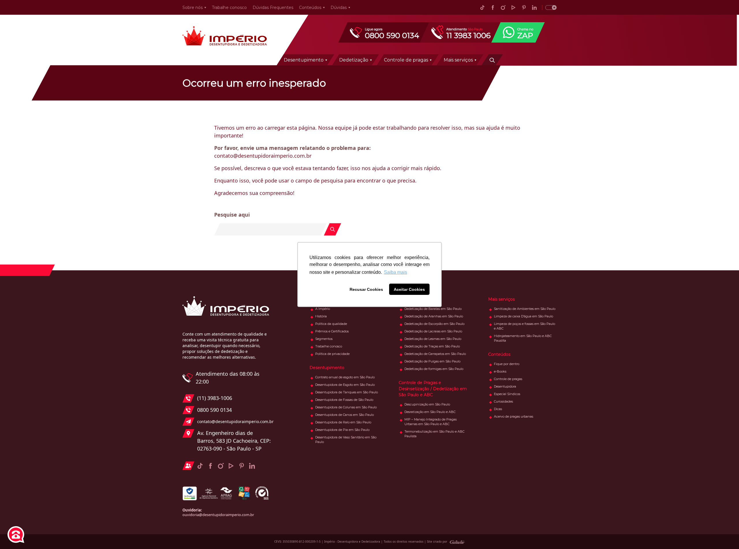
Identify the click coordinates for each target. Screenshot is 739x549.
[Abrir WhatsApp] (724, 534)
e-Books (500, 371)
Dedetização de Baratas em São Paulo (433, 309)
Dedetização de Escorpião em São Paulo (434, 324)
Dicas (498, 409)
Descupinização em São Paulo (427, 404)
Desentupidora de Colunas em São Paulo (346, 407)
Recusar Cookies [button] (366, 289)
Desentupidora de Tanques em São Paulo (346, 392)
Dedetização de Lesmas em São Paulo (432, 339)
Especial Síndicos (507, 394)
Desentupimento (304, 60)
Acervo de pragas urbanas (513, 416)
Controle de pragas (406, 60)
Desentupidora (505, 386)
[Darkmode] (549, 7)
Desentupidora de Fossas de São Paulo (344, 400)
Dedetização (353, 60)
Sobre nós (192, 7)
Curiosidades (503, 401)
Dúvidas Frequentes (273, 7)
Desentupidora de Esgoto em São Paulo (345, 385)
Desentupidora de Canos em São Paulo (344, 415)
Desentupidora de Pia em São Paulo (342, 430)
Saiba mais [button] (395, 272)
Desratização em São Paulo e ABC (430, 412)
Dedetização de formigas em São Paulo (433, 369)
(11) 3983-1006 (214, 397)
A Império (322, 309)
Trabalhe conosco (229, 7)
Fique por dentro (506, 364)
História (321, 316)
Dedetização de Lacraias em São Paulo (433, 331)
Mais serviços (458, 60)
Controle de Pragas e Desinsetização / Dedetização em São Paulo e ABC (433, 388)
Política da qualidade (331, 324)
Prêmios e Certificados (332, 331)
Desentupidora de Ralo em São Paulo (343, 422)
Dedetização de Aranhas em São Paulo (433, 316)
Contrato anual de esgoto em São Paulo (345, 377)
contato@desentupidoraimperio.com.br (234, 421)
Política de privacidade (332, 354)
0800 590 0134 (214, 409)
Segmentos (324, 339)
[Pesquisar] (492, 59)
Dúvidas (339, 7)
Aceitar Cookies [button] (409, 289)
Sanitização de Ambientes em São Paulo (524, 309)
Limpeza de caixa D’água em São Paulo (523, 316)
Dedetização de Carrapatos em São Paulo (435, 354)
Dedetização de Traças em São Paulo (432, 346)
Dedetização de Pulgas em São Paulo (432, 361)
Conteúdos (310, 7)
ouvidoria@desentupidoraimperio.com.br (218, 514)
